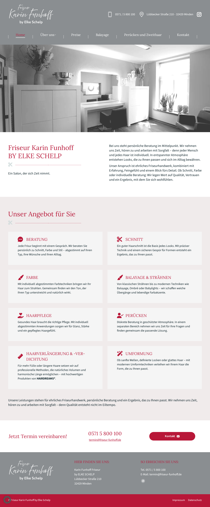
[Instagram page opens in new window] (199, 14)
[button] (7, 500)
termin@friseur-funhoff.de (105, 440)
